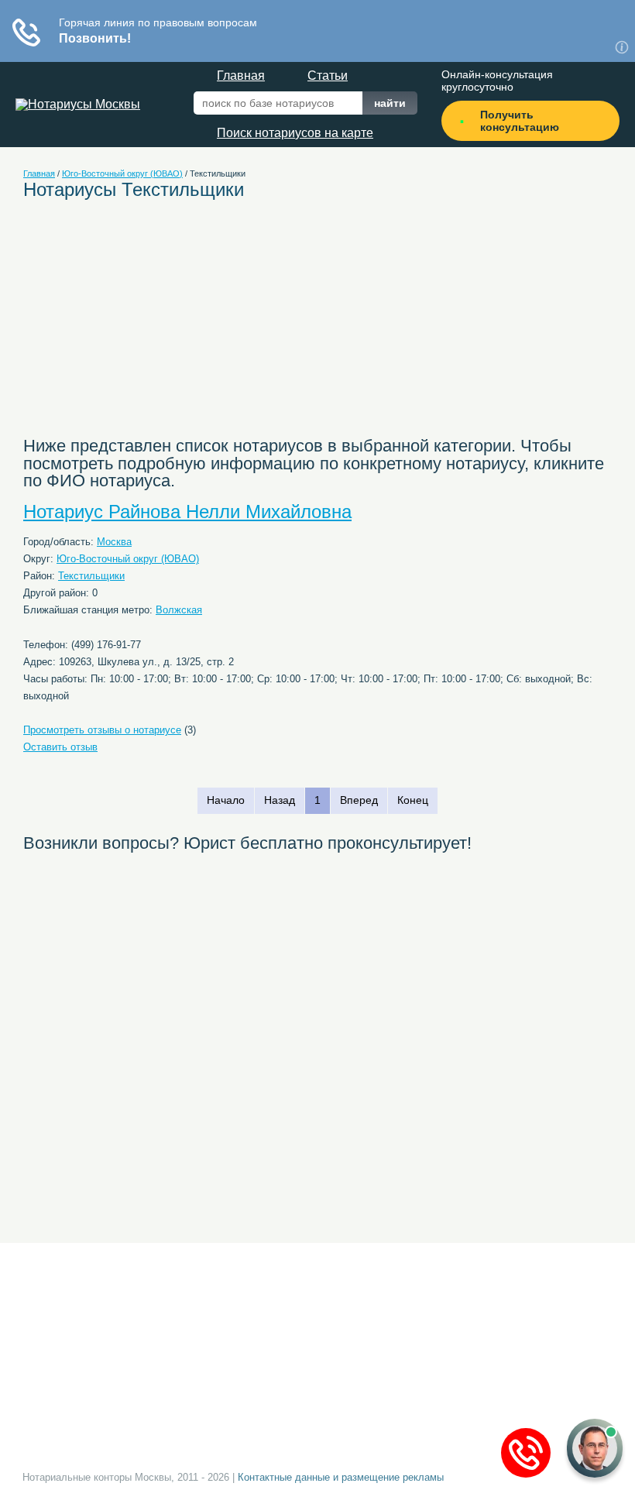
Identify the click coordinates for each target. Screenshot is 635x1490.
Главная (241, 75)
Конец (412, 800)
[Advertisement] (187, 326)
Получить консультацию (519, 120)
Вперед (359, 800)
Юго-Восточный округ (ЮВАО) (122, 173)
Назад (279, 800)
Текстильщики (91, 576)
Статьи (327, 75)
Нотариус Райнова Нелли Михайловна (187, 511)
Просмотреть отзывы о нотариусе (102, 730)
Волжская (179, 610)
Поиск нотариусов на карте (295, 132)
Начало (226, 800)
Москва (114, 542)
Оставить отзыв (60, 747)
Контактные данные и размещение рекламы (341, 1477)
